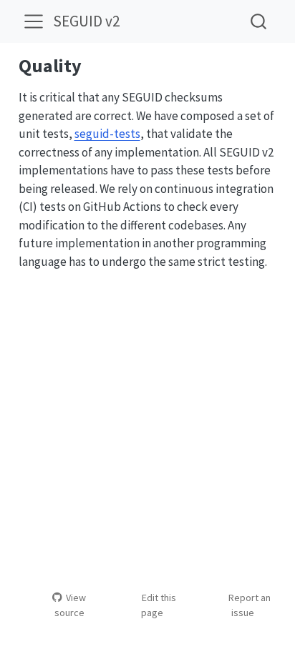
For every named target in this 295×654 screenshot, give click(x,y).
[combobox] (259, 21)
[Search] (258, 21)
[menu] (33, 21)
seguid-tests (107, 134)
